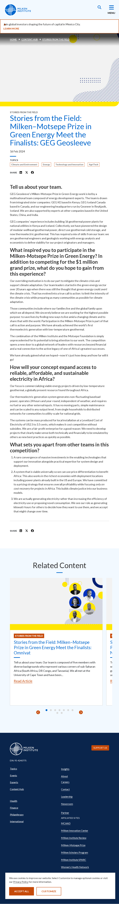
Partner (65, 812)
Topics (13, 768)
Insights (65, 768)
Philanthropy (17, 814)
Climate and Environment (24, 164)
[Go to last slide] (38, 712)
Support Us (100, 747)
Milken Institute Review (73, 837)
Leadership (67, 796)
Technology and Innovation (69, 164)
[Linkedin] (21, 172)
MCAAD (66, 823)
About (64, 776)
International (17, 821)
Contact (65, 789)
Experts (14, 782)
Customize (49, 891)
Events (13, 775)
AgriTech (93, 164)
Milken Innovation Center (74, 830)
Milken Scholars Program (74, 852)
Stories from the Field (29, 636)
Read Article (23, 681)
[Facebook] (32, 172)
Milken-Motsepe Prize (73, 845)
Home (13, 39)
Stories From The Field (56, 39)
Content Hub (29, 39)
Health (13, 800)
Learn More (11, 28)
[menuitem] (34, 768)
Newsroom (67, 803)
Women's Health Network (75, 867)
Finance (14, 807)
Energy (46, 164)
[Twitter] (26, 172)
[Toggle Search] (99, 7)
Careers (65, 781)
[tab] (46, 710)
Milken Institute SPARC (73, 859)
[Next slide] (81, 712)
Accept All (21, 891)
